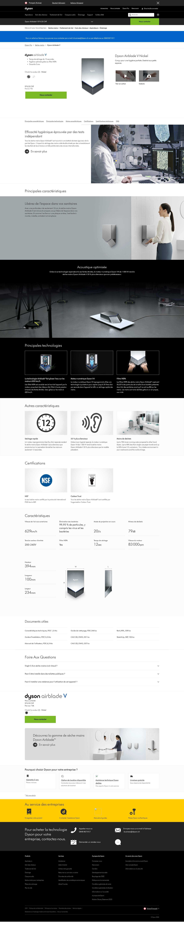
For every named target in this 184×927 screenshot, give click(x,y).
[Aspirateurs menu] (34, 15)
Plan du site (28, 888)
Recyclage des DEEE (98, 876)
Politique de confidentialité (36, 908)
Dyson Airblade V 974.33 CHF (36, 22)
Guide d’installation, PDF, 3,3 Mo (38, 637)
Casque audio (29, 876)
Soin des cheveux (41, 15)
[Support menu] (94, 15)
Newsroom (135, 8)
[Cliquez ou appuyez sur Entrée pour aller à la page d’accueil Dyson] (29, 8)
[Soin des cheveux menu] (48, 15)
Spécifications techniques (104, 121)
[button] (92, 666)
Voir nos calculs (30, 795)
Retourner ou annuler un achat (68, 873)
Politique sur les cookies (51, 908)
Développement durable (99, 873)
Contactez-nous (97, 861)
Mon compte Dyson (132, 865)
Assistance (61, 861)
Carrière (94, 869)
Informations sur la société (100, 892)
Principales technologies (54, 121)
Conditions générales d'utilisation (102, 888)
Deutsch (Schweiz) (58, 3)
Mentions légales (77, 908)
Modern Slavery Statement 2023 (102, 899)
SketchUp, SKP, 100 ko (125, 637)
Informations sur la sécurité (134, 869)
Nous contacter (115, 8)
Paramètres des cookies (65, 908)
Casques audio (70, 15)
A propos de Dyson (98, 896)
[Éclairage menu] (86, 15)
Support (90, 15)
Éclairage (81, 15)
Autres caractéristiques (73, 121)
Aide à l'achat (62, 865)
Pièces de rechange (31, 884)
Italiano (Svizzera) (76, 3)
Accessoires (104, 8)
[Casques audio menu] (76, 15)
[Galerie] (149, 76)
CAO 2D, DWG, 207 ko (80, 643)
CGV (26, 908)
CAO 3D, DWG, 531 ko (80, 637)
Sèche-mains (53, 28)
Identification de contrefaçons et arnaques (71, 880)
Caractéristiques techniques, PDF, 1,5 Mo (41, 631)
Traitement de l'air (66, 28)
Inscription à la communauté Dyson (137, 861)
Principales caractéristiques (34, 121)
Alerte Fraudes (63, 884)
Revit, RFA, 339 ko (124, 631)
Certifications (88, 121)
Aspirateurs (29, 15)
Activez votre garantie (65, 869)
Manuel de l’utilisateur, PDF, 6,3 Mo (39, 643)
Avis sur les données (63, 912)
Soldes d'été (99, 15)
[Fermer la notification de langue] (158, 3)
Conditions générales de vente (101, 884)
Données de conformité (65, 876)
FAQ (117, 121)
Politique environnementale (100, 880)
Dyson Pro (126, 8)
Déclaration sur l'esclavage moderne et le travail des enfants (40, 912)
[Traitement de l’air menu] (63, 15)
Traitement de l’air (56, 15)
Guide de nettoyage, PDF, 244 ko (84, 631)
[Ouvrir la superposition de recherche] (141, 15)
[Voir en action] (126, 76)
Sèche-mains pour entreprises (34, 880)
